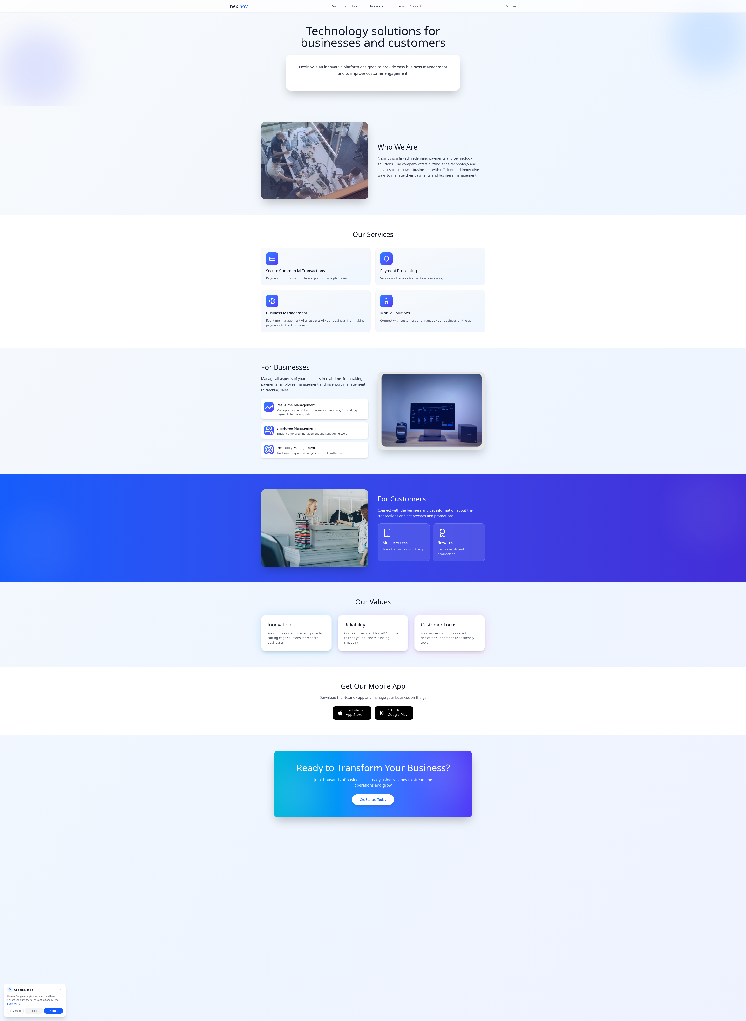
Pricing (357, 6)
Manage (16, 1010)
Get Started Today (373, 799)
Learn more (13, 1003)
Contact (415, 6)
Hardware (376, 6)
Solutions (339, 6)
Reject (34, 1010)
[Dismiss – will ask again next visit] (60, 989)
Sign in (511, 6)
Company (397, 6)
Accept (53, 1010)
